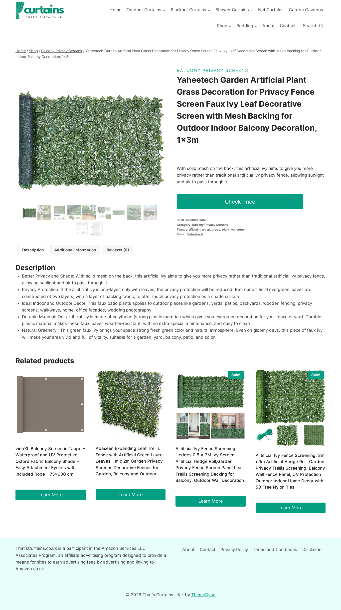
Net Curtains (271, 9)
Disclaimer (312, 549)
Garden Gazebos (306, 9)
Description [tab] (33, 250)
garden (204, 229)
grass (216, 229)
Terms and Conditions (275, 549)
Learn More (50, 494)
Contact (288, 25)
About (268, 25)
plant (225, 229)
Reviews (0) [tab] (118, 250)
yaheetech (238, 229)
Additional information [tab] (75, 250)
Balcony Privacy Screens (212, 70)
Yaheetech (195, 234)
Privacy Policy (234, 549)
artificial (192, 229)
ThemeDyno (203, 594)
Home (116, 9)
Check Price (240, 201)
